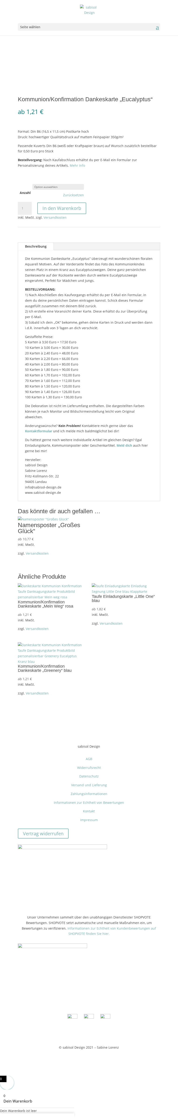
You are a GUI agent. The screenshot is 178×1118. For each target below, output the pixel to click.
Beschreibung (36, 246)
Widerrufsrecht (89, 767)
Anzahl (25, 192)
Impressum (89, 820)
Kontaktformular (38, 431)
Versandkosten (55, 217)
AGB (89, 759)
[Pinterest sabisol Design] (105, 1017)
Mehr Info (77, 165)
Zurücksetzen (73, 195)
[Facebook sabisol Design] (72, 1017)
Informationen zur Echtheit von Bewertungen (89, 802)
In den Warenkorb (61, 208)
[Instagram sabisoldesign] (89, 1017)
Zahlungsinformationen (89, 794)
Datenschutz (89, 776)
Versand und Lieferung (89, 785)
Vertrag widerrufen (43, 833)
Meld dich (124, 445)
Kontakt (89, 811)
